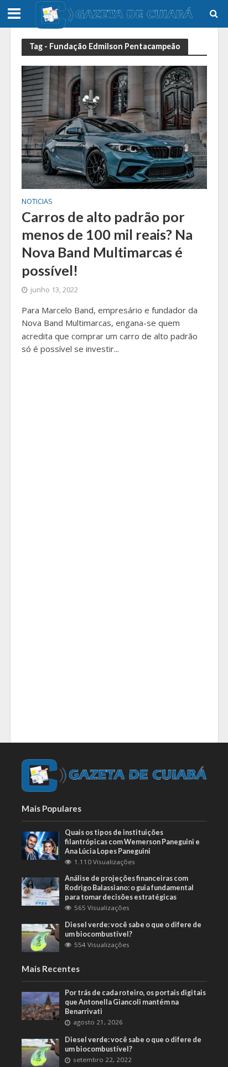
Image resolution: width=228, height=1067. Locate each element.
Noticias (37, 202)
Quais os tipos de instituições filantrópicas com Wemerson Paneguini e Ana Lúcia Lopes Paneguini (132, 841)
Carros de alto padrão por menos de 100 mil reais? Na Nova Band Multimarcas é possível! (107, 243)
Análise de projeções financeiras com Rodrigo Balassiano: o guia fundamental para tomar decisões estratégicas (129, 887)
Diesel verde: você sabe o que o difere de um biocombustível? (133, 929)
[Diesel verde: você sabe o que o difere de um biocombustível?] (41, 937)
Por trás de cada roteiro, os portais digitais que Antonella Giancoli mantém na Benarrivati (135, 1002)
